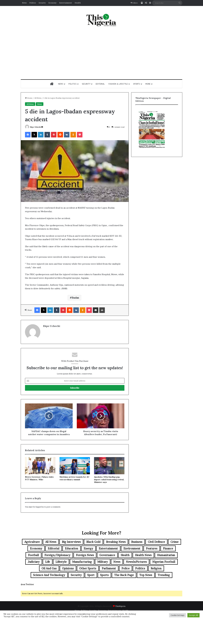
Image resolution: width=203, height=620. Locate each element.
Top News (145, 575)
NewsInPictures (136, 561)
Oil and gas (49, 568)
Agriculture (32, 541)
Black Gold (93, 541)
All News (37, 98)
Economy (52, 3)
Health (78, 3)
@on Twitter (27, 584)
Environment (131, 548)
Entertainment (65, 3)
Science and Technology (49, 575)
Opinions (68, 568)
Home (29, 98)
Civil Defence (156, 541)
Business (136, 541)
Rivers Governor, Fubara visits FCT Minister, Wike (39, 478)
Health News (143, 555)
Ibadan (75, 297)
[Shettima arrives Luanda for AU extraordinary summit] (75, 465)
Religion (156, 568)
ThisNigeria (120, 606)
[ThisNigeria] (101, 20)
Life (47, 561)
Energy (88, 548)
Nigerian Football (163, 561)
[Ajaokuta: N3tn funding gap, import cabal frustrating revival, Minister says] (109, 465)
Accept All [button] (193, 615)
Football (33, 555)
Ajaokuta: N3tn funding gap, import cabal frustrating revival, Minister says (109, 479)
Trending (164, 575)
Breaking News (116, 541)
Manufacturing (82, 561)
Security (42, 3)
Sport (91, 575)
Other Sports (87, 568)
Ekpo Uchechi (35, 127)
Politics (32, 3)
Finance (168, 548)
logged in (40, 507)
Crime (175, 541)
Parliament (109, 568)
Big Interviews (71, 541)
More (147, 84)
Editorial (100, 84)
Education (71, 548)
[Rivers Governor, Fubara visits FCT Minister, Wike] (40, 465)
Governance (107, 555)
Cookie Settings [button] (177, 615)
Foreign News (85, 555)
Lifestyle (61, 561)
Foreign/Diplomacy (57, 555)
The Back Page (124, 575)
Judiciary (34, 561)
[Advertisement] (101, 53)
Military (102, 561)
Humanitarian (166, 555)
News (24, 3)
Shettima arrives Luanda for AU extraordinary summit (74, 478)
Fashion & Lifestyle (118, 84)
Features (151, 548)
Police (126, 568)
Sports (136, 84)
